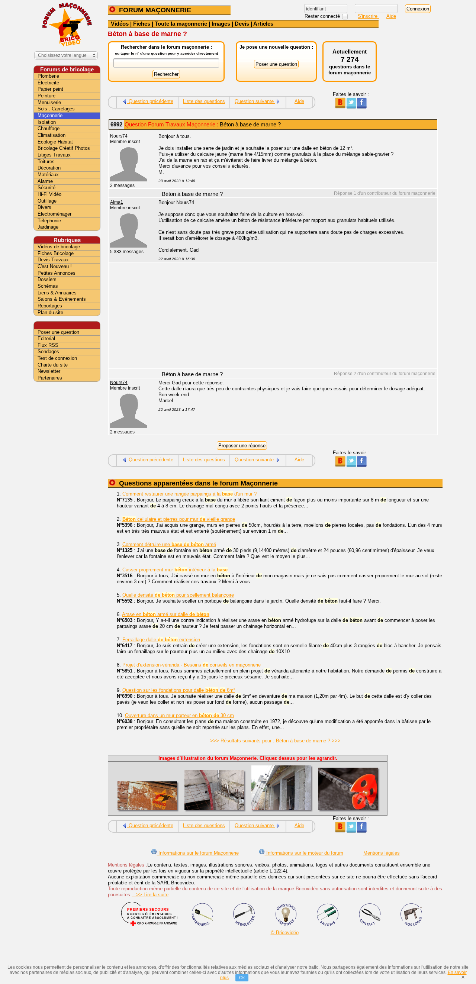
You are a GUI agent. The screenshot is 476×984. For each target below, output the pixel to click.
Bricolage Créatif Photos (64, 148)
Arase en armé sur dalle (165, 614)
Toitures (46, 161)
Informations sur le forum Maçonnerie (198, 853)
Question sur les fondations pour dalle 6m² (178, 690)
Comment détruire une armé (169, 544)
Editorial (46, 338)
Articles (263, 23)
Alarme (45, 181)
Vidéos (120, 23)
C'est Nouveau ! (55, 266)
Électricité (48, 83)
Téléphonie (49, 220)
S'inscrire (368, 16)
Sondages (48, 351)
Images (221, 23)
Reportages (50, 306)
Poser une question (58, 332)
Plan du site (50, 312)
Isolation (47, 122)
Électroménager (54, 214)
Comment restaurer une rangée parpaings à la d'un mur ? (189, 494)
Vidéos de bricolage (59, 246)
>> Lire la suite (150, 894)
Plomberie (48, 76)
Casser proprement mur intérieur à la (175, 569)
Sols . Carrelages (56, 109)
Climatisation (51, 135)
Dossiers (47, 279)
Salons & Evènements (62, 299)
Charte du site (53, 365)
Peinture (46, 96)
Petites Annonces (56, 273)
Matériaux (48, 174)
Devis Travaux (53, 259)
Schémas (48, 286)
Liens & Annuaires (57, 293)
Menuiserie (49, 102)
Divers (44, 207)
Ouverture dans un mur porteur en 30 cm (179, 715)
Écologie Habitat (55, 142)
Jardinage (48, 227)
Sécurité (46, 187)
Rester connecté (323, 16)
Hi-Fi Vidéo (49, 194)
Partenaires (50, 378)
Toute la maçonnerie (181, 23)
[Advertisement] (293, 316)
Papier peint (50, 89)
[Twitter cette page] (350, 107)
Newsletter (49, 371)
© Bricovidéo (285, 932)
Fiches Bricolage (56, 253)
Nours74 (119, 136)
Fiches (141, 23)
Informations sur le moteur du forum (304, 853)
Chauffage (49, 128)
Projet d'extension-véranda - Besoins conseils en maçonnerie (191, 665)
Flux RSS (48, 345)
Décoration (49, 168)
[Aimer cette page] (361, 107)
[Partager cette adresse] (340, 107)
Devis (242, 23)
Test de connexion (57, 358)
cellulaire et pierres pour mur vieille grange (178, 519)
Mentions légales (381, 853)
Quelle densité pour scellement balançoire (178, 595)
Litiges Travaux (54, 155)
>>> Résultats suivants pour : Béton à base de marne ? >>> (275, 740)
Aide (391, 16)
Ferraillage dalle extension (161, 639)
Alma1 (116, 202)
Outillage (47, 201)
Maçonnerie (50, 115)
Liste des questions (204, 101)
